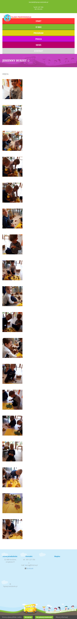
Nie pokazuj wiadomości (44, 617)
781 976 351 (38, 9)
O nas (38, 27)
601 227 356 (39, 7)
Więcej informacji (62, 617)
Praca (38, 39)
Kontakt (38, 51)
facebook (30, 568)
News (38, 45)
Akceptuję (28, 617)
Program (38, 33)
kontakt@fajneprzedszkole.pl (38, 2)
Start (38, 21)
